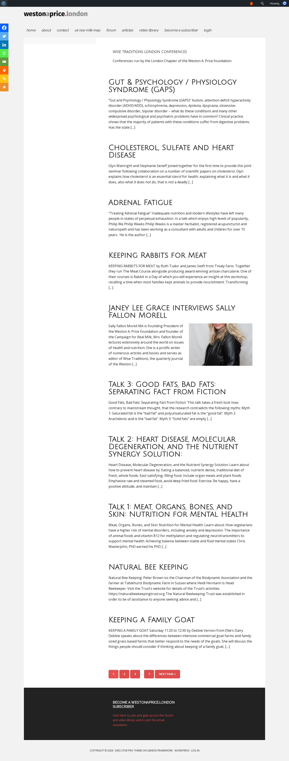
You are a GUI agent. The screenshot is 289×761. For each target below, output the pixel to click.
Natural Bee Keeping (148, 567)
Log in (195, 750)
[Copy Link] (4, 78)
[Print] (4, 70)
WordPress (182, 750)
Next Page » (167, 674)
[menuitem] (3, 3)
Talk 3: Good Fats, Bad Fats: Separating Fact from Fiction (167, 388)
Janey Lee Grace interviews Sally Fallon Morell (172, 311)
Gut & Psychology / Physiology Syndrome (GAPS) (173, 86)
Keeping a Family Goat (152, 620)
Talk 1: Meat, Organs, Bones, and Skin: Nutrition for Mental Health (178, 510)
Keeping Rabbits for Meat (158, 255)
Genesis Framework (160, 750)
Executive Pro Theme (128, 750)
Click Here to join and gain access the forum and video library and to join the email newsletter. (143, 720)
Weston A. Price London (70, 15)
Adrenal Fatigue (140, 203)
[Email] (4, 61)
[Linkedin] (4, 44)
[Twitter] (4, 36)
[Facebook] (4, 28)
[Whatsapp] (4, 53)
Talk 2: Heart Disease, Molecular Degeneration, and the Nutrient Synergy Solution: (173, 446)
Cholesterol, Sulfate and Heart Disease (171, 151)
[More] (4, 87)
